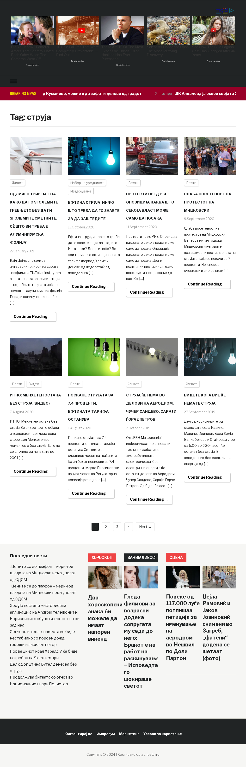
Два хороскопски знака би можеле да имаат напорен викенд (105, 618)
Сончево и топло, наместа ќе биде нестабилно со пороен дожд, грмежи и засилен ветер (42, 638)
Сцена (176, 557)
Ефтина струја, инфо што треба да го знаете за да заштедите (94, 210)
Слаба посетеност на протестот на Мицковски (207, 202)
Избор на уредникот (87, 183)
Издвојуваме (81, 191)
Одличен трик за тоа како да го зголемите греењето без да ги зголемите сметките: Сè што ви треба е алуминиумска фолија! (34, 218)
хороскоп (102, 557)
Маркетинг (129, 734)
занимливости (144, 557)
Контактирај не (78, 734)
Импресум (106, 734)
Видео (33, 384)
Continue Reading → (33, 316)
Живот (17, 183)
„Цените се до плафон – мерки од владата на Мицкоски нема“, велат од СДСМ (43, 573)
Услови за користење (162, 734)
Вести (133, 183)
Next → (145, 527)
